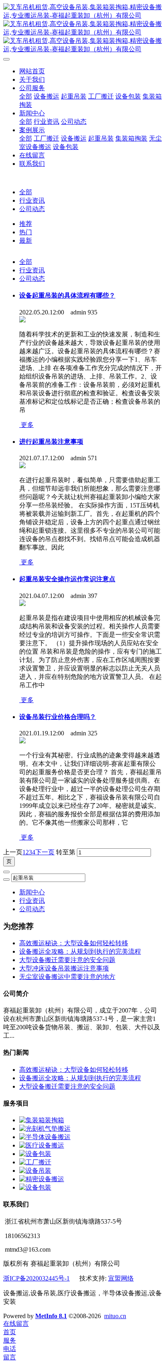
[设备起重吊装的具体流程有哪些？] (22, 320)
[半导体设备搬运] (44, 1136)
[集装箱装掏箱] (41, 1120)
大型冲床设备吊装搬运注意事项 (64, 968)
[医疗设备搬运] (41, 1145)
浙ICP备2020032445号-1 (36, 1278)
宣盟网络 (121, 1278)
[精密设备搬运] (41, 1179)
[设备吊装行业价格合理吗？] (22, 741)
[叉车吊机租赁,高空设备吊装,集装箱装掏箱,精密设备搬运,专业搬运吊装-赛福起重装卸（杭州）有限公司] (82, 28)
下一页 (44, 852)
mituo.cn (115, 1316)
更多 (26, 424)
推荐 (25, 223)
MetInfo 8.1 (51, 1316)
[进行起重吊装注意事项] (22, 466)
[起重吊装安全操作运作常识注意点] (22, 603)
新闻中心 (32, 892)
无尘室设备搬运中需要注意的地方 (67, 976)
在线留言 (16, 1323)
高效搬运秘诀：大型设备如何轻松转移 (73, 943)
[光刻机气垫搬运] (44, 1128)
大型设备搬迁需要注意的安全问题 (67, 959)
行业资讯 (32, 200)
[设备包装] (35, 1153)
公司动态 (32, 208)
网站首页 (32, 71)
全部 (25, 96)
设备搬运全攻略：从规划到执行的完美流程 (80, 951)
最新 (25, 240)
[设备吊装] (35, 1170)
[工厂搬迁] (35, 1162)
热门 (25, 232)
